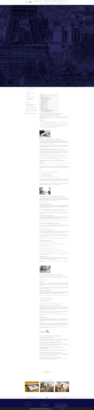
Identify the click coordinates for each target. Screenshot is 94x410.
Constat (56, 405)
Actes (56, 404)
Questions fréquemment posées (44, 108)
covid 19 (59, 405)
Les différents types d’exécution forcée (45, 99)
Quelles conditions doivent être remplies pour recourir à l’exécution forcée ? (50, 110)
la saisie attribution (42, 246)
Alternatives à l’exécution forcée (44, 106)
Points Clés (42, 96)
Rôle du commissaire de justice (44, 102)
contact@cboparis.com (29, 98)
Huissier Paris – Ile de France (28, 404)
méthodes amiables (53, 307)
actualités (59, 404)
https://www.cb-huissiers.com (30, 99)
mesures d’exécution (58, 226)
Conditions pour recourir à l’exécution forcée (45, 98)
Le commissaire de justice (43, 231)
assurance (62, 404)
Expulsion (42, 105)
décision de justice (51, 143)
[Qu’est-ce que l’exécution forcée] (44, 372)
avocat (65, 404)
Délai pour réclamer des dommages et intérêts (31, 113)
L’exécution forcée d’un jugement (44, 224)
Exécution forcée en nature (44, 100)
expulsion (67, 405)
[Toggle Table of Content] (57, 94)
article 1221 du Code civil (56, 151)
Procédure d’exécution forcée (43, 101)
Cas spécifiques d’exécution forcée (44, 104)
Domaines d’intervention (28, 405)
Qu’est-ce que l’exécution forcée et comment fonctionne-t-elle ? (47, 95)
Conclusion (41, 107)
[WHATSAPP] (52, 1)
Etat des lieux (63, 405)
